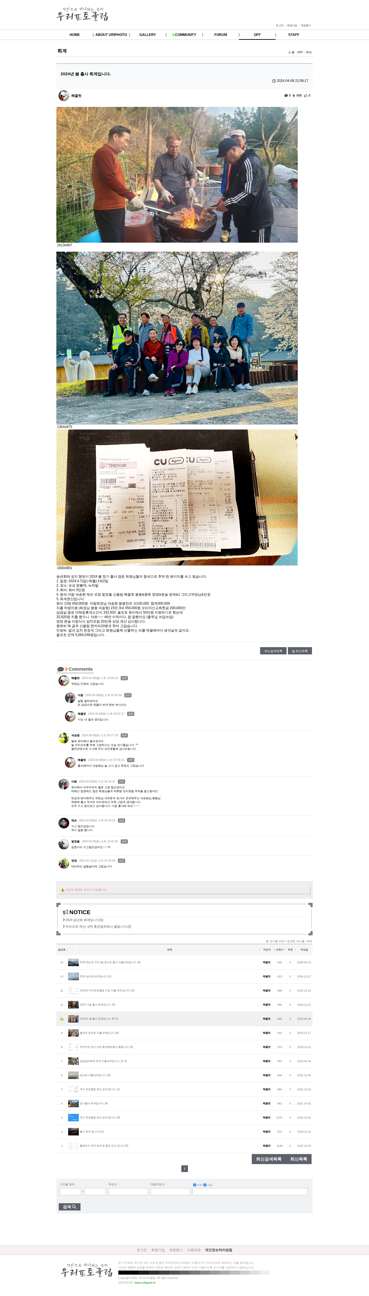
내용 (209, 1185)
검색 (67, 1206)
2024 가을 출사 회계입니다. (95, 1004)
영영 (74, 860)
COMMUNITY (185, 35)
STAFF (293, 35)
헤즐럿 (76, 95)
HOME (75, 35)
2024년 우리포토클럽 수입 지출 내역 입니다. (105, 990)
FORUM (220, 35)
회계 (309, 52)
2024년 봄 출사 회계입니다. (95, 1018)
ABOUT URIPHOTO (111, 35)
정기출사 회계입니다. (92, 1103)
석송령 (75, 735)
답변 (124, 678)
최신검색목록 (273, 651)
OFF (257, 35)
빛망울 (75, 841)
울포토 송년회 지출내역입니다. (97, 1032)
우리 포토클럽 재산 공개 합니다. (98, 1089)
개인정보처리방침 (218, 1250)
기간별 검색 (67, 1184)
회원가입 (292, 25)
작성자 (112, 1184)
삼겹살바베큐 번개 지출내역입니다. (100, 1061)
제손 (74, 820)
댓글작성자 (157, 1184)
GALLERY (147, 35)
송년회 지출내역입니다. (93, 1075)
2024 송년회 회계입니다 (94, 976)
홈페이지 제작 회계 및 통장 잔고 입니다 (102, 1145)
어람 (80, 695)
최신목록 (302, 651)
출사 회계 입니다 (89, 1131)
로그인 (280, 25)
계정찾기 (306, 25)
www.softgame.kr (145, 1282)
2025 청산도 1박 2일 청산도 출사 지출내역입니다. (108, 962)
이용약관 (194, 1250)
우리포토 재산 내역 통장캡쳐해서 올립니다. (104, 1046)
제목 (199, 1185)
